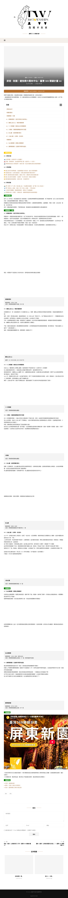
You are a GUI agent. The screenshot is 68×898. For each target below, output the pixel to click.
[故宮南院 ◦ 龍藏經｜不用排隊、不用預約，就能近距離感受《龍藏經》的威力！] (19, 864)
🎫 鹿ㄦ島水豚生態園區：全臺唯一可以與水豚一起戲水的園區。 (20, 177)
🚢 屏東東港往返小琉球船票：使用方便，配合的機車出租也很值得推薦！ (23, 163)
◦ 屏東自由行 (9, 109)
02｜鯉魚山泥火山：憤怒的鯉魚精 (15, 122)
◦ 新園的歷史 (9, 112)
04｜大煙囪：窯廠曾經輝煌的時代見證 (16, 129)
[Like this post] (29, 800)
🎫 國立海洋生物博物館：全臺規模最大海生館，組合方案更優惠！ (21, 170)
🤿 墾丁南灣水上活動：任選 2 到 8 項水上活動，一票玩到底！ (20, 188)
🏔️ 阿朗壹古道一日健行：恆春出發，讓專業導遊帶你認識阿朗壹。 (21, 192)
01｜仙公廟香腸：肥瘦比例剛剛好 (15, 143)
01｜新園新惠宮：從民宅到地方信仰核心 (16, 119)
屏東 (10, 793)
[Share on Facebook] (33, 799)
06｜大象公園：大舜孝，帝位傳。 (15, 136)
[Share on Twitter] (37, 799)
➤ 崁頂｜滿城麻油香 (9, 783)
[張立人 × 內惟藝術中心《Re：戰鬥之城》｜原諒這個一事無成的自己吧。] (49, 864)
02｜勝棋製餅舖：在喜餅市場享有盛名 (16, 146)
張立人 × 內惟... (49, 876)
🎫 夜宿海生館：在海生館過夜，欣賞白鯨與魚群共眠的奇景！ (20, 172)
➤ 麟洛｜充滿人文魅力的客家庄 (12, 785)
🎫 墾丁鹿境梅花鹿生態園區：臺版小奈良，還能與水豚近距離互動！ (21, 174)
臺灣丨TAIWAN (28, 77)
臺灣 (6, 793)
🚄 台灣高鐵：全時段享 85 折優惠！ (13, 159)
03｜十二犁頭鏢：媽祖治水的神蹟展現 (16, 126)
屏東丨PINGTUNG (38, 77)
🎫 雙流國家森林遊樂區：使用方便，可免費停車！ (17, 179)
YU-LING (30, 83)
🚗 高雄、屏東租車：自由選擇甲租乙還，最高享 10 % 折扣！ (19, 161)
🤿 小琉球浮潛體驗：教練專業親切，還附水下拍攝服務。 (19, 190)
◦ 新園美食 (8, 139)
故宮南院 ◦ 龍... (19, 876)
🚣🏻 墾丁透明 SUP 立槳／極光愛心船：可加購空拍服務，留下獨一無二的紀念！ (24, 186)
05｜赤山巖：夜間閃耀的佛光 (13, 132)
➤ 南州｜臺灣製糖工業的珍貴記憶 (12, 787)
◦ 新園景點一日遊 (10, 116)
